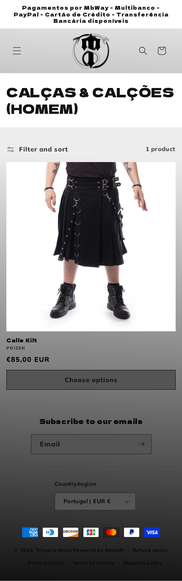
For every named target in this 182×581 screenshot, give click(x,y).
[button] (17, 50)
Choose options (91, 380)
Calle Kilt (21, 340)
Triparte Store (54, 550)
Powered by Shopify (98, 550)
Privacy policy (46, 563)
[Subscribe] (141, 444)
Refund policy (150, 550)
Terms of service (93, 563)
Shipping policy (143, 563)
